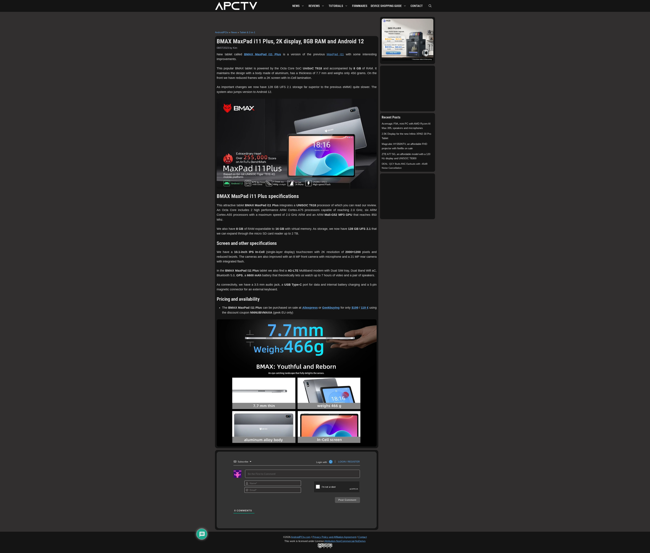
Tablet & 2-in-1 (247, 32)
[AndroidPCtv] (236, 6)
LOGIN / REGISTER (349, 461)
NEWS (296, 6)
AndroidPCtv (221, 32)
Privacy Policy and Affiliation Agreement (334, 537)
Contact (362, 537)
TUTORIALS (336, 6)
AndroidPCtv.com (300, 537)
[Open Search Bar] (430, 6)
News (234, 32)
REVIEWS (314, 6)
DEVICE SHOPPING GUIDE (386, 6)
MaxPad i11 (335, 54)
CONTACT (416, 6)
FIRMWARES (359, 6)
